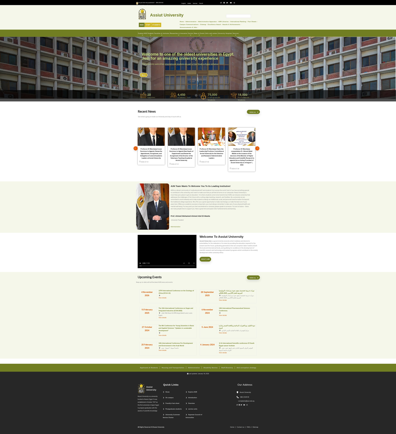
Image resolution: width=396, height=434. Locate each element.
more (144, 75)
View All (252, 112)
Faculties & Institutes (161, 33)
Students (156, 25)
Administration (191, 21)
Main (142, 25)
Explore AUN (142, 33)
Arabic (189, 3)
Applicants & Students (149, 367)
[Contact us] (169, 428)
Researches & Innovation (178, 33)
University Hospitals (225, 33)
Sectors (190, 33)
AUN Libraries (223, 21)
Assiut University (245, 392)
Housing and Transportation (173, 367)
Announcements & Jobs (188, 27)
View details (162, 298)
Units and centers (211, 33)
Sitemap (203, 24)
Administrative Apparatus (207, 21)
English (184, 3)
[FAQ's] (167, 428)
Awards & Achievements (231, 24)
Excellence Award (214, 24)
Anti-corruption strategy (246, 367)
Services (236, 33)
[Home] (171, 428)
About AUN (205, 259)
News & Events (199, 33)
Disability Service (211, 367)
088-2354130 (244, 397)
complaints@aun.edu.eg (246, 401)
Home (182, 21)
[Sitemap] (165, 428)
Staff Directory (227, 367)
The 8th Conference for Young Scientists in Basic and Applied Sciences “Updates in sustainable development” (176, 328)
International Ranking (238, 21)
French (201, 3)
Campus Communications (189, 24)
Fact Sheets (252, 21)
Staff (148, 25)
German (195, 3)
